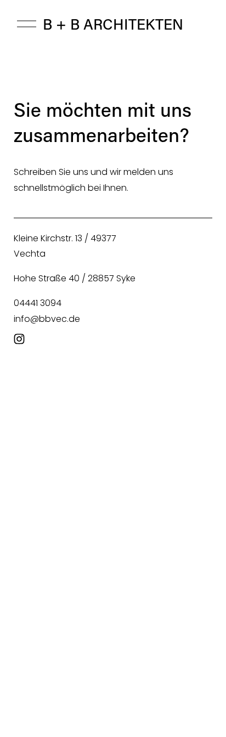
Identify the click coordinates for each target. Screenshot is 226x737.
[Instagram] (19, 338)
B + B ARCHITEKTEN (113, 23)
